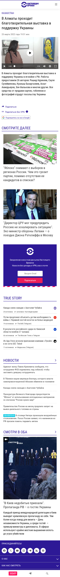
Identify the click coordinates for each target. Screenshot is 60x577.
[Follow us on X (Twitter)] (10, 550)
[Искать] (47, 573)
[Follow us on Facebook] (4, 550)
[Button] (9, 107)
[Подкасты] (43, 550)
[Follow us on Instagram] (23, 550)
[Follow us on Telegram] (30, 550)
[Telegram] (30, 573)
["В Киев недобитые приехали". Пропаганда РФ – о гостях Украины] (30, 468)
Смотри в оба (15, 432)
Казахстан (8, 13)
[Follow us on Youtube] (17, 550)
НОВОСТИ (11, 360)
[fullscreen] (55, 66)
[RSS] (36, 550)
